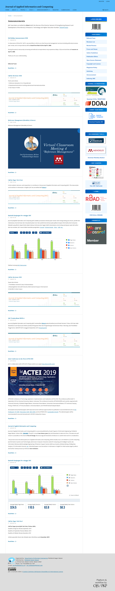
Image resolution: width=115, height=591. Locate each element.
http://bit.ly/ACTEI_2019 (48, 364)
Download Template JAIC (96, 122)
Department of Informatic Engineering (36, 558)
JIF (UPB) (17, 412)
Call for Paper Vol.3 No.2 (15, 521)
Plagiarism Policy (92, 67)
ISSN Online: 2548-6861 (96, 215)
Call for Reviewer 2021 (15, 277)
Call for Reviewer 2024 (15, 76)
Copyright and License (94, 64)
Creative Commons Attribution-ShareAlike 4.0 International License (43, 571)
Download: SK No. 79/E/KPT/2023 (96, 99)
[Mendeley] (96, 153)
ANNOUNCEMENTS (43, 10)
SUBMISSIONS (65, 10)
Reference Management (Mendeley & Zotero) (21, 120)
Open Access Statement (94, 60)
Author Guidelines (92, 53)
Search (106, 10)
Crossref (42, 227)
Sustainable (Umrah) (53, 412)
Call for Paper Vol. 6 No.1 (15, 180)
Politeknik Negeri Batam (32, 560)
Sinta (55, 227)
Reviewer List (91, 42)
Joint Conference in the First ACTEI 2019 (20, 359)
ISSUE (31, 10)
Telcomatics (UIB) (24, 412)
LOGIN (75, 10)
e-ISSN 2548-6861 (96, 19)
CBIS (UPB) (32, 412)
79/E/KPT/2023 (63, 27)
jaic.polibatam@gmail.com (34, 565)
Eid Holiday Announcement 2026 (18, 38)
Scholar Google (49, 227)
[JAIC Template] (96, 118)
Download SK (42, 328)
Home (9, 16)
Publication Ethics (92, 56)
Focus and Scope (92, 49)
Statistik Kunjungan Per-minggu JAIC (19, 215)
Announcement (91, 75)
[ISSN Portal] (96, 200)
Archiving (90, 71)
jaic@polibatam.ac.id (19, 565)
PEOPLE (23, 10)
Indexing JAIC (91, 78)
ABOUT (14, 10)
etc (27, 446)
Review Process (91, 45)
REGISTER (55, 10)
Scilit (59, 227)
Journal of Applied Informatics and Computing (29, 6)
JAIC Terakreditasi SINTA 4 (16, 318)
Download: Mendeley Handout (96, 157)
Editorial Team (91, 38)
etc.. (62, 227)
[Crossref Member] (96, 244)
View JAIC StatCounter (96, 186)
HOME (7, 10)
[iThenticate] (96, 144)
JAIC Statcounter (22, 265)
